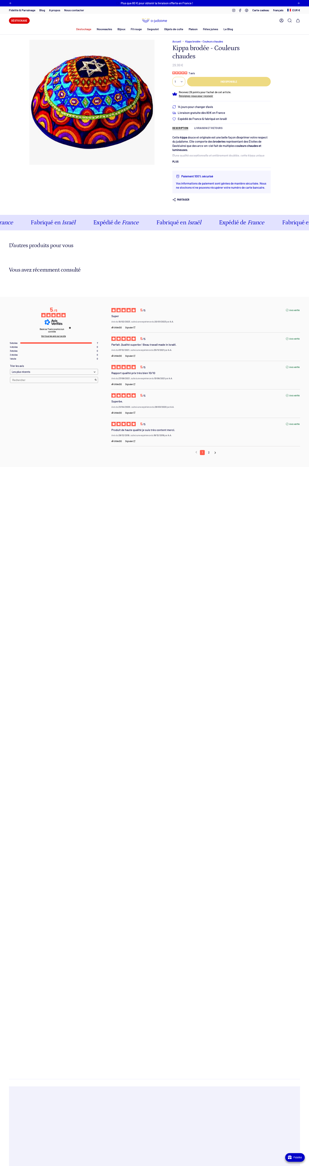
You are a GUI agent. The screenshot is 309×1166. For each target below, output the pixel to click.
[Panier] (298, 20)
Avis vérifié (294, 310)
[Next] (298, 3)
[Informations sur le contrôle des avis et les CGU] (69, 327)
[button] (104, 29)
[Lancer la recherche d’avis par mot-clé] (95, 380)
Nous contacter (74, 10)
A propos (54, 10)
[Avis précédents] (196, 452)
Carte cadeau (260, 10)
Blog (42, 10)
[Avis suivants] (215, 452)
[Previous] (10, 3)
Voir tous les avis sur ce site (53, 336)
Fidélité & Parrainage (22, 10)
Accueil (176, 41)
